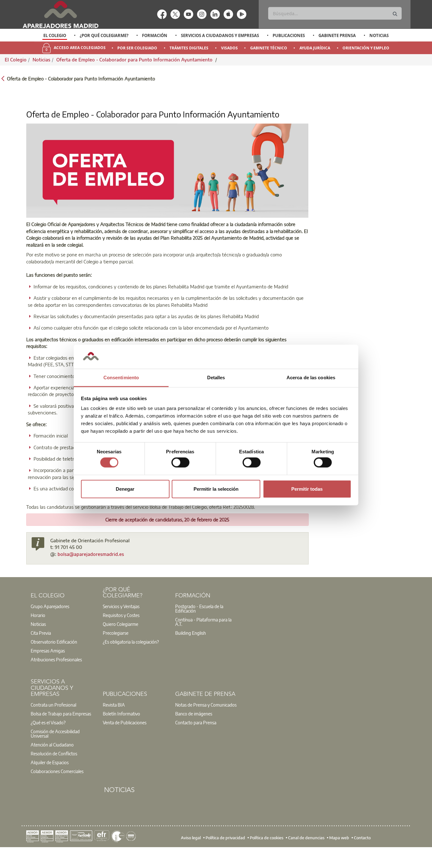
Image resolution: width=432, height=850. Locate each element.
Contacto (362, 837)
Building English (190, 633)
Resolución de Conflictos (54, 753)
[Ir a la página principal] (60, 14)
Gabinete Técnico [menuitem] (268, 48)
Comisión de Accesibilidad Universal (55, 733)
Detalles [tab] (216, 377)
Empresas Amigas (48, 650)
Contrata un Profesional (53, 705)
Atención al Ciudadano (52, 744)
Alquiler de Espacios (50, 762)
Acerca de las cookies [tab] (311, 377)
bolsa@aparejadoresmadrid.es (91, 554)
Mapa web (339, 837)
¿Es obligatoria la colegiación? (131, 642)
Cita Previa (41, 633)
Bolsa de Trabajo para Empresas (61, 713)
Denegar (125, 488)
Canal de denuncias (306, 837)
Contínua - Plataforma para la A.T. (203, 622)
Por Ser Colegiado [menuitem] (137, 48)
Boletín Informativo (121, 713)
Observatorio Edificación (54, 642)
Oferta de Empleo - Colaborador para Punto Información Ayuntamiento (135, 59)
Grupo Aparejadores (50, 606)
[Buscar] (395, 14)
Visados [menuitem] (229, 48)
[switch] (180, 462)
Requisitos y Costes (121, 615)
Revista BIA (114, 705)
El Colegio (54, 35)
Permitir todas (307, 488)
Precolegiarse (115, 633)
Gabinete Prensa (337, 35)
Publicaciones (289, 35)
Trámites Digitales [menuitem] (189, 48)
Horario (38, 615)
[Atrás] (3, 78)
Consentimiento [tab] (121, 377)
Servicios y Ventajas (121, 606)
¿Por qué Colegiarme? (104, 35)
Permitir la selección (216, 488)
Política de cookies (266, 837)
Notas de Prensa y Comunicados (206, 705)
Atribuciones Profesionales (56, 659)
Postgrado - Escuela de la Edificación (199, 608)
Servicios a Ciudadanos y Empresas (220, 35)
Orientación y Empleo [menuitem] (366, 48)
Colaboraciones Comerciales (57, 771)
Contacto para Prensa (195, 722)
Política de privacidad (225, 837)
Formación (154, 35)
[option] (54, 35)
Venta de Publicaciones (124, 722)
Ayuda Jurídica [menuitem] (314, 48)
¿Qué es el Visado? (48, 722)
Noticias (379, 35)
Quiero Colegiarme (120, 624)
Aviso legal (191, 837)
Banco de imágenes (193, 713)
